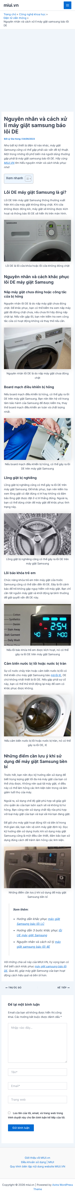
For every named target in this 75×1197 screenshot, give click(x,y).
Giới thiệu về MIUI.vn (37, 1157)
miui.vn (11, 5)
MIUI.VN (9, 162)
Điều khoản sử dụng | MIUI (37, 1162)
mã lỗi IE (56, 675)
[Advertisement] (37, 68)
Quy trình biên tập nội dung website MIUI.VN (37, 1166)
